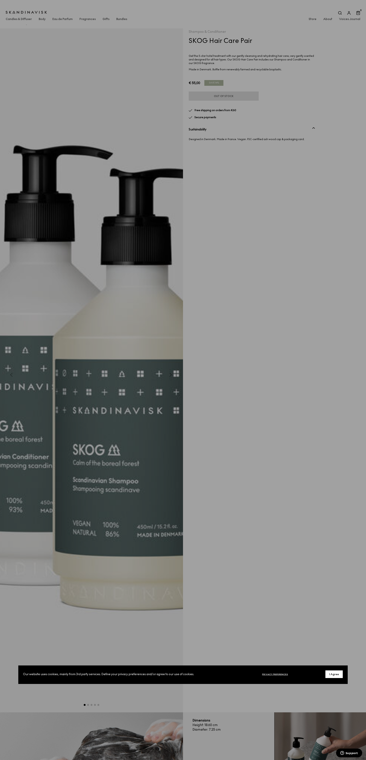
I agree (334, 674)
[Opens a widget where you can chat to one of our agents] (349, 753)
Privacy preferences (275, 674)
